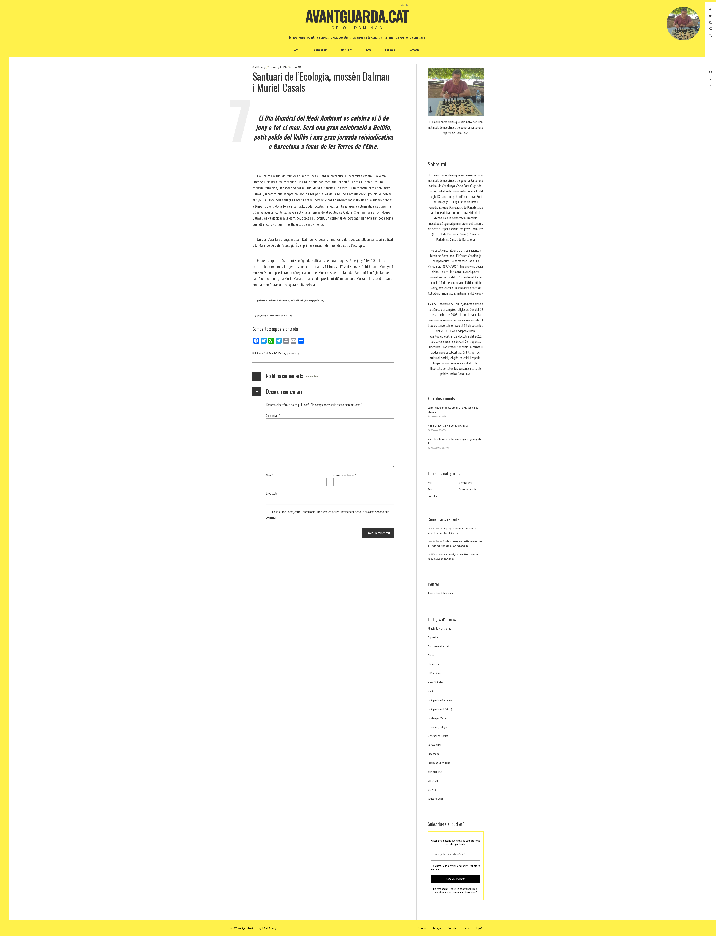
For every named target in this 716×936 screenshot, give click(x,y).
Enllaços (390, 50)
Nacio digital (434, 745)
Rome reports (435, 772)
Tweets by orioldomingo (441, 593)
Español (480, 928)
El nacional (433, 664)
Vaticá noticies (435, 798)
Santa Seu (433, 780)
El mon (431, 655)
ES (407, 4)
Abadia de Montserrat (439, 628)
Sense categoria (467, 489)
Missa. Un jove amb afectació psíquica (448, 425)
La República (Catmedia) (440, 700)
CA (402, 4)
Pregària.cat (434, 754)
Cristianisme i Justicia (439, 646)
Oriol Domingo (259, 67)
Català (466, 928)
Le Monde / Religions (438, 727)
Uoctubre (346, 50)
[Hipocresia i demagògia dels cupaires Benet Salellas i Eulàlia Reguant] (710, 86)
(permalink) (293, 353)
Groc (368, 50)
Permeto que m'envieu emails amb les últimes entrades (455, 867)
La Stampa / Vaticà (438, 718)
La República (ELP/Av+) (440, 709)
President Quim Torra (439, 763)
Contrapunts (320, 50)
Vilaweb (432, 789)
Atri (296, 50)
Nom (269, 475)
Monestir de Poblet (438, 736)
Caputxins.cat (435, 637)
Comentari (273, 415)
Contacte (414, 50)
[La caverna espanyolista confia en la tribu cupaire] (710, 79)
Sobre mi (422, 928)
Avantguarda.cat (356, 16)
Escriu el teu (311, 376)
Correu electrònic (344, 475)
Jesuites (432, 691)
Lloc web (271, 493)
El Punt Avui (434, 673)
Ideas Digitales (435, 682)
